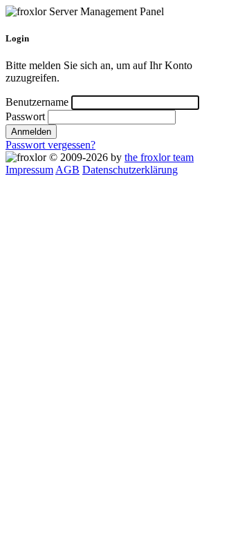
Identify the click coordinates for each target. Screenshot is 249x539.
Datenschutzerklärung (130, 170)
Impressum (29, 170)
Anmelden (31, 131)
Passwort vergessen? (50, 145)
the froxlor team (159, 157)
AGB (67, 170)
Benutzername (37, 102)
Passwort (25, 116)
